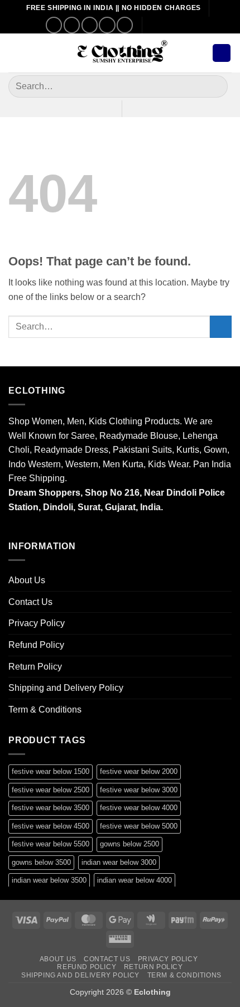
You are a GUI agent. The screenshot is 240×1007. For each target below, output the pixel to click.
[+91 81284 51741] (190, 25)
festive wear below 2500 (50, 790)
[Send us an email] (89, 25)
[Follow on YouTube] (125, 25)
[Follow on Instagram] (72, 25)
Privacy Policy (36, 623)
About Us (26, 580)
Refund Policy (36, 645)
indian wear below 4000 (134, 880)
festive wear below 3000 (138, 790)
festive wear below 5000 (138, 826)
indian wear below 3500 (49, 880)
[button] (15, 52)
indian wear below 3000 (118, 862)
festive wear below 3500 (50, 807)
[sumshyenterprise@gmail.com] (155, 25)
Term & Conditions (44, 709)
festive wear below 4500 (50, 826)
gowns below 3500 (41, 862)
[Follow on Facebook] (54, 25)
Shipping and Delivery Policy (65, 688)
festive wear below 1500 (50, 771)
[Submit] (214, 86)
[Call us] (107, 25)
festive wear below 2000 (138, 771)
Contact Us (30, 602)
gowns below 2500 (129, 844)
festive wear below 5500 (50, 844)
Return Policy (35, 666)
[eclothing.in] (120, 53)
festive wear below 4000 (138, 807)
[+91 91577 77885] (172, 25)
